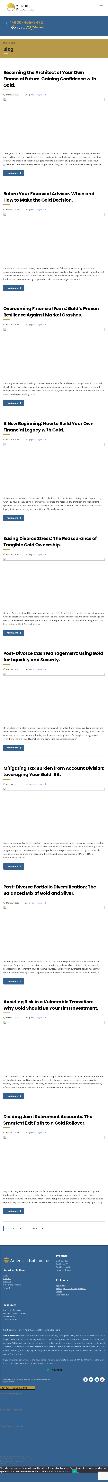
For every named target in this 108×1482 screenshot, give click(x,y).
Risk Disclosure (9, 1330)
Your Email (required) (11, 1409)
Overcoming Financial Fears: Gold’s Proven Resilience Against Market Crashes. (51, 311)
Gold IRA (7, 1278)
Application (61, 1285)
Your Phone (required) (11, 1426)
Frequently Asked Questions (15, 1313)
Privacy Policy (24, 1330)
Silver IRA (7, 1281)
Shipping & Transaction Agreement (71, 1288)
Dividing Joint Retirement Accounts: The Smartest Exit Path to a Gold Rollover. (47, 1119)
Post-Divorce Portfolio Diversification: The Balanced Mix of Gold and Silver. (49, 890)
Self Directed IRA (10, 1319)
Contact (6, 1288)
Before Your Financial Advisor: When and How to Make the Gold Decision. (48, 196)
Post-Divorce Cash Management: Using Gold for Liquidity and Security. (53, 656)
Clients (59, 1291)
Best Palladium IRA (64, 1270)
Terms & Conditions (52, 1330)
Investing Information (12, 1310)
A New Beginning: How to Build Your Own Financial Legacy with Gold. (48, 426)
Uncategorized (39, 94)
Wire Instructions (63, 1294)
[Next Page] (42, 1228)
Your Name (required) (11, 1393)
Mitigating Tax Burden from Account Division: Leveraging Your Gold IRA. (53, 771)
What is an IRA (9, 1316)
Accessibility (37, 1330)
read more (12, 173)
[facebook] (85, 1379)
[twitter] (91, 1379)
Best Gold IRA (62, 1261)
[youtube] (102, 1379)
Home (5, 43)
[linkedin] (96, 1379)
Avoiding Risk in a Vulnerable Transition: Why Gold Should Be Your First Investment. (50, 1005)
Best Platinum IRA (63, 1267)
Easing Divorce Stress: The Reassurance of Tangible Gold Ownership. (50, 541)
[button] (17, 1387)
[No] (78, 1472)
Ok (74, 1471)
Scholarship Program (12, 1284)
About (5, 1275)
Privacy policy (65, 1471)
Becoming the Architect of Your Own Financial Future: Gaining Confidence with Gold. (49, 78)
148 (35, 1228)
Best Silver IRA (62, 1264)
